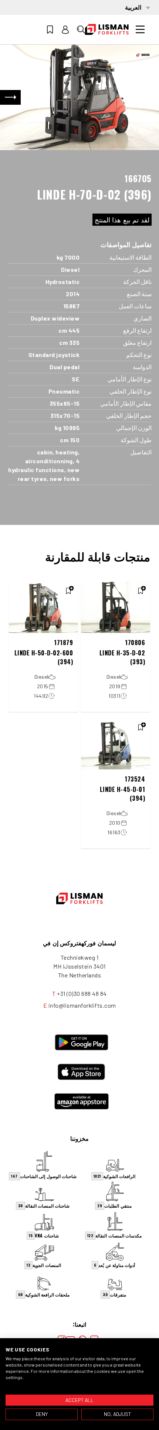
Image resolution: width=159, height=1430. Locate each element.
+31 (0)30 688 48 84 (82, 993)
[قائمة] (140, 29)
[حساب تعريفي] (65, 29)
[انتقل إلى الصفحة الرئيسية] (107, 29)
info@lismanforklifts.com (82, 1005)
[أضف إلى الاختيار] (140, 591)
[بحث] (81, 29)
